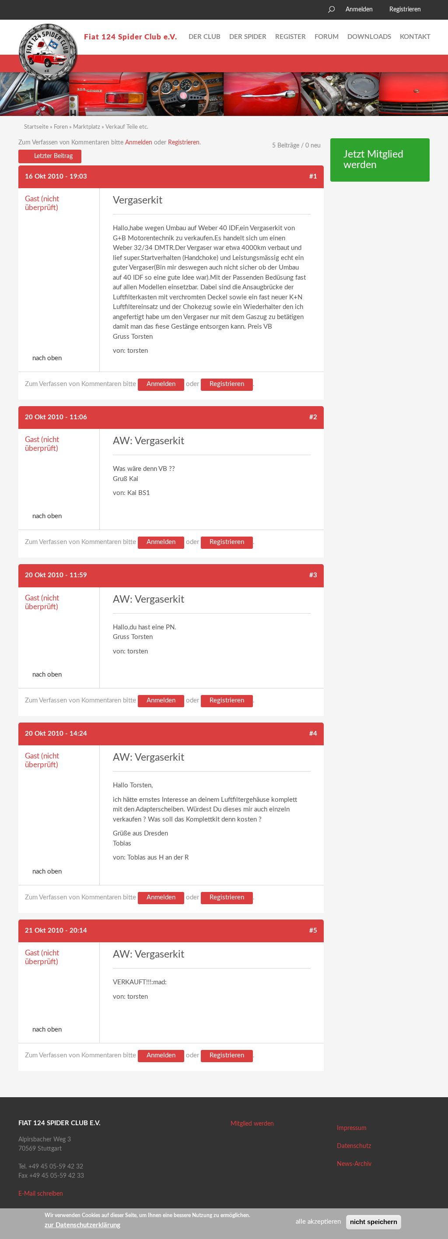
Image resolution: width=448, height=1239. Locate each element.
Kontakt (415, 37)
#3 (313, 575)
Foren (61, 127)
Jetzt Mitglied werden (373, 160)
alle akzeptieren (318, 1221)
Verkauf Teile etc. (126, 127)
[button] (25, 11)
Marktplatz (86, 127)
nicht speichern (373, 1221)
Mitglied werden (252, 1124)
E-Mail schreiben (40, 1194)
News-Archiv (354, 1164)
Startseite (36, 127)
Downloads (369, 37)
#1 (313, 176)
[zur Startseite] (48, 53)
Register (290, 37)
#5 (313, 930)
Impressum (352, 1128)
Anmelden (359, 10)
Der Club (204, 37)
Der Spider (247, 37)
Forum (327, 37)
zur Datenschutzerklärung (82, 1225)
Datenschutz (354, 1146)
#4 (313, 733)
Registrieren (405, 10)
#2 (313, 417)
